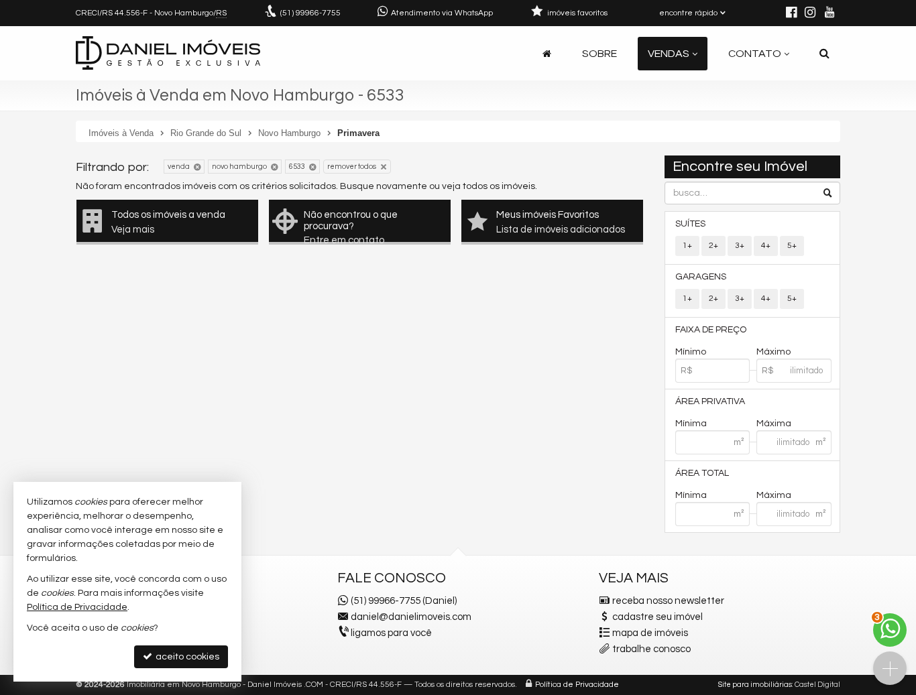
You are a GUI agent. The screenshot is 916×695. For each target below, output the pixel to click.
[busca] (824, 53)
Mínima (691, 423)
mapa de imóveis (650, 633)
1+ (687, 245)
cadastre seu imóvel (657, 617)
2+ (713, 245)
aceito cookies (186, 656)
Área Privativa (710, 401)
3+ (739, 245)
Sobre (599, 53)
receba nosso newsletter (668, 601)
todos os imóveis (499, 186)
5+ (792, 245)
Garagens (700, 276)
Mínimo (690, 352)
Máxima (773, 423)
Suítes (690, 224)
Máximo (773, 352)
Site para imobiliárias (755, 684)
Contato (754, 53)
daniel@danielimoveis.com (411, 617)
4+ (765, 245)
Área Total (702, 473)
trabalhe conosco (651, 649)
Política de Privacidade (577, 684)
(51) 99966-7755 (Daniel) (404, 601)
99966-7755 (310, 13)
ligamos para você (391, 633)
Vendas (668, 53)
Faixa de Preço (710, 329)
